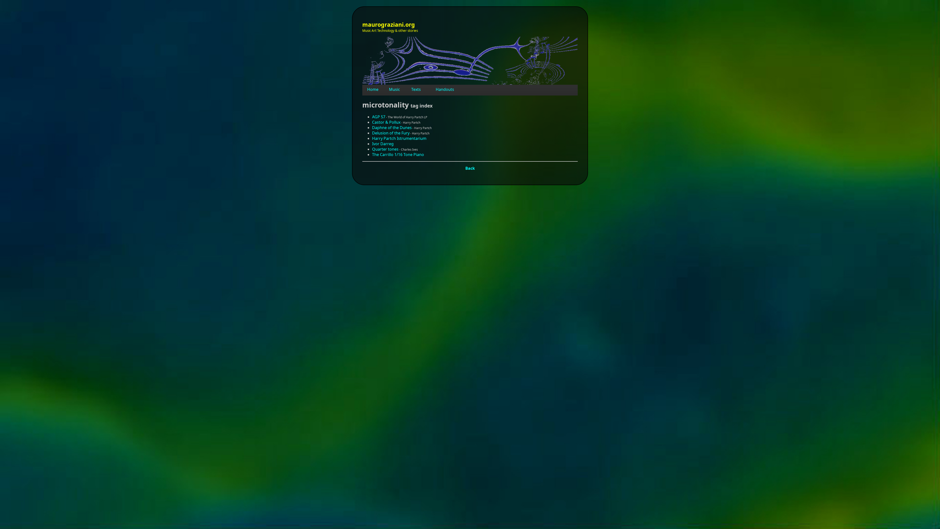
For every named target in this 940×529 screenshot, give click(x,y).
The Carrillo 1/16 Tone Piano (398, 154)
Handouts (445, 89)
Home (372, 89)
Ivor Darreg (383, 143)
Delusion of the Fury (391, 133)
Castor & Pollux (386, 122)
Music (394, 89)
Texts (416, 89)
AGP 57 (378, 117)
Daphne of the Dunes (392, 127)
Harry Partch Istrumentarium (399, 138)
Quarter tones (385, 149)
